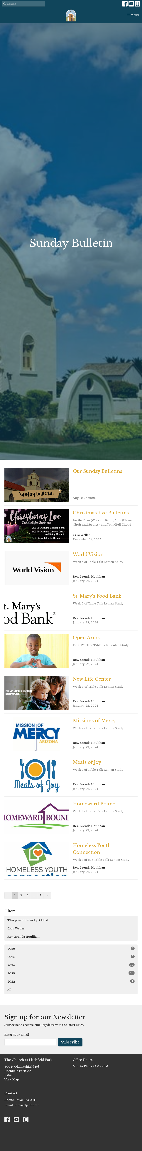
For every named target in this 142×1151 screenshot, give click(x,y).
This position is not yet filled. (28, 920)
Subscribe (70, 1042)
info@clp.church (27, 1105)
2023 (70, 973)
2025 (70, 957)
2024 (70, 965)
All (9, 989)
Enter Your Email (16, 1034)
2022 (70, 981)
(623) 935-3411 (26, 1100)
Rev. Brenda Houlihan (23, 936)
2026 (70, 948)
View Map (11, 1079)
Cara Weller (16, 928)
